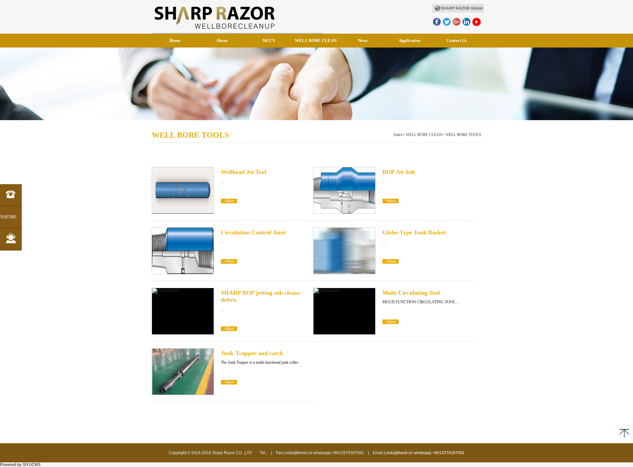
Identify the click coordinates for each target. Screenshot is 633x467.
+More (229, 201)
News (363, 40)
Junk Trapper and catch (252, 353)
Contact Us (456, 40)
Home (175, 40)
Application (409, 40)
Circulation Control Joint (253, 232)
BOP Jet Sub (398, 172)
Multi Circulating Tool (411, 292)
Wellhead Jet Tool (243, 172)
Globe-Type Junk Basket (413, 232)
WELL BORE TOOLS (463, 134)
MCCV (268, 40)
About (221, 40)
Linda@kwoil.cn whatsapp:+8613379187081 (424, 452)
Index (398, 134)
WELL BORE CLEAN (316, 40)
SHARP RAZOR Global (461, 8)
